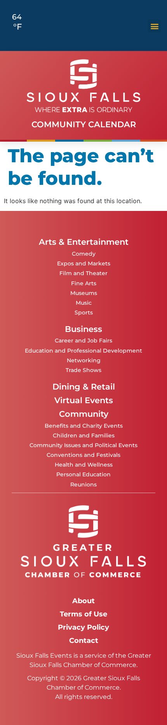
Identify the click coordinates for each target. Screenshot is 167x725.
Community (83, 414)
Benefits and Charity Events (84, 425)
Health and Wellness (84, 464)
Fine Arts (83, 283)
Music (84, 302)
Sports (84, 312)
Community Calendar (83, 124)
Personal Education (83, 474)
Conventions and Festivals (83, 454)
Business (83, 329)
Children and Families (84, 435)
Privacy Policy (83, 627)
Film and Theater (83, 273)
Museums (83, 293)
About (83, 600)
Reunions (83, 484)
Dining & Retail (83, 386)
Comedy (84, 253)
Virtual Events (83, 400)
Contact (83, 640)
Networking (84, 360)
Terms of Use (83, 613)
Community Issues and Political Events (83, 445)
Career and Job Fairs (83, 340)
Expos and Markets (83, 263)
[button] (154, 25)
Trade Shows (83, 370)
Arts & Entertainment (84, 242)
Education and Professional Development (83, 350)
